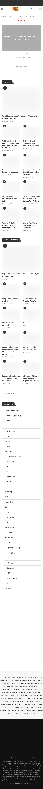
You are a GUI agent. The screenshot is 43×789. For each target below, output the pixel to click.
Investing (8, 466)
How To (11, 558)
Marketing (24, 698)
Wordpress (30, 713)
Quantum (10, 568)
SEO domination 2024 (28, 704)
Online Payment (8, 701)
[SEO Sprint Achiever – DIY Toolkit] (11, 314)
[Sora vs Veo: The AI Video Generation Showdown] (32, 214)
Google (16, 692)
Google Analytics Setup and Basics (10, 300)
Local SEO (37, 695)
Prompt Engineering (14, 416)
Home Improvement (14, 456)
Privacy (6, 758)
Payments (28, 758)
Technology (9, 537)
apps (8, 542)
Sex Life (25, 707)
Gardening (29, 689)
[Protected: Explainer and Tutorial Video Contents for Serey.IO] (11, 367)
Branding (5, 680)
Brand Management (18, 680)
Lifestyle (8, 471)
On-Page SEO (36, 698)
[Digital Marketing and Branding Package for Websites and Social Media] (11, 338)
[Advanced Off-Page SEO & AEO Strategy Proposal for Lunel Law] (32, 367)
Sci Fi (8, 573)
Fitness (7, 446)
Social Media (9, 527)
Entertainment (10, 431)
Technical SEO (14, 710)
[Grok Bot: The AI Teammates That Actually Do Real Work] (32, 132)
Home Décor (9, 451)
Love (4, 698)
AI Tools (37, 677)
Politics (7, 497)
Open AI (19, 701)
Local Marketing (25, 695)
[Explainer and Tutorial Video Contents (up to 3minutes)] (21, 258)
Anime (9, 436)
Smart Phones (12, 578)
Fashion (7, 441)
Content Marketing (13, 686)
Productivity (9, 502)
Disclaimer (14, 758)
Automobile (11, 477)
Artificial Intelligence (12, 410)
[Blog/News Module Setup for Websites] (32, 338)
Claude (23, 683)
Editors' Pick (9, 426)
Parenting (8, 492)
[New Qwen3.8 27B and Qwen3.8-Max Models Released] (32, 161)
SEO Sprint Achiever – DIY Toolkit (10, 324)
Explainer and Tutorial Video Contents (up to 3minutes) (20, 274)
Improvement (9, 461)
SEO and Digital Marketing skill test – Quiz (10, 199)
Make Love (13, 698)
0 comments (18, 57)
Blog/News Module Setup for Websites (30, 348)
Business (5, 683)
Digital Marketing (13, 548)
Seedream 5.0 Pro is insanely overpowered (10, 171)
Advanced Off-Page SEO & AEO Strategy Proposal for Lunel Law (32, 378)
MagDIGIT (30, 783)
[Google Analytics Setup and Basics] (11, 290)
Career (7, 421)
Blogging (12, 553)
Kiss (15, 695)
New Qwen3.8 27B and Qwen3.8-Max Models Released (31, 172)
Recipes (9, 482)
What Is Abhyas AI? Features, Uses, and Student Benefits (19, 117)
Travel (7, 583)
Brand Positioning (35, 680)
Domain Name (28, 323)
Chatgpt (15, 683)
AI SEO (28, 677)
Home (4, 16)
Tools (35, 710)
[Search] (34, 9)
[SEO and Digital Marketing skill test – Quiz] (11, 187)
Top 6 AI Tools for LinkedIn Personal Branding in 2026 (8, 225)
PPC (26, 701)
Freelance (19, 689)
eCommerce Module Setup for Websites (30, 300)
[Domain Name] (32, 314)
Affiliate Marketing (10, 677)
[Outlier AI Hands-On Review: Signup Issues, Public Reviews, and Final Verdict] (11, 132)
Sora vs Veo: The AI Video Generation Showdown (30, 225)
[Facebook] (14, 3)
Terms (21, 758)
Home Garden (27, 692)
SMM (33, 707)
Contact (36, 758)
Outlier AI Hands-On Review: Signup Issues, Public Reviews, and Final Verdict (10, 144)
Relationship (9, 517)
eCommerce (11, 563)
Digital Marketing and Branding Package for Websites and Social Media (10, 350)
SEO (6, 522)
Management (9, 487)
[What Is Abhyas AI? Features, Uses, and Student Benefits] (21, 100)
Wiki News (8, 588)
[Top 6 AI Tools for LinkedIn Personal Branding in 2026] (11, 214)
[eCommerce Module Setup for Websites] (32, 290)
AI (21, 677)
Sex (17, 707)
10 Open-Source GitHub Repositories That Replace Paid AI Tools (31, 199)
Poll (8, 512)
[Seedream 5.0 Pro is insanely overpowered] (11, 161)
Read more (21, 782)
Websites (20, 713)
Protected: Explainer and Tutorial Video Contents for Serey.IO (11, 378)
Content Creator (34, 683)
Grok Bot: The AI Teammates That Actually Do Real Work (31, 143)
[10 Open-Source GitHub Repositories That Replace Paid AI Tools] (32, 187)
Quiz (6, 507)
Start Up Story (10, 532)
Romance (6, 704)
